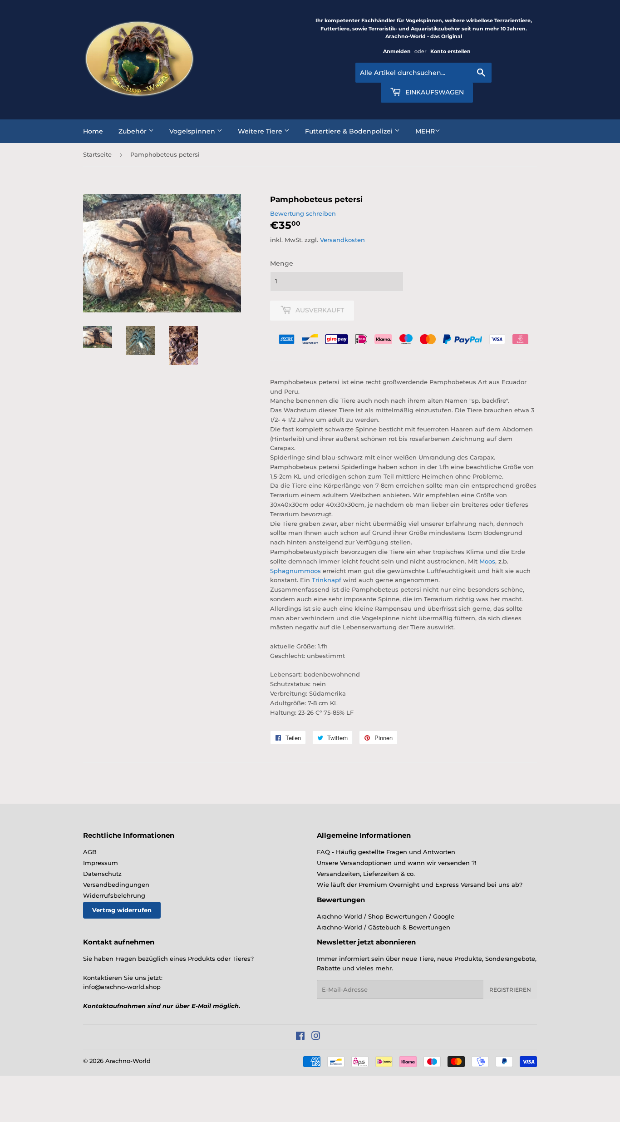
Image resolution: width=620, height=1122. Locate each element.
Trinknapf (326, 579)
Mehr (425, 131)
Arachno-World (128, 1060)
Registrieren (510, 989)
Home (93, 131)
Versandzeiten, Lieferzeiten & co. (366, 873)
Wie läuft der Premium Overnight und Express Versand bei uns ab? (419, 884)
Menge (281, 263)
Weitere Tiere (261, 131)
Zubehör (133, 131)
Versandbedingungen (116, 884)
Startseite (97, 154)
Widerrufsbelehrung (114, 895)
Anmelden (397, 51)
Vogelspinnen (193, 131)
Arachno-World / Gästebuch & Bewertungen (383, 927)
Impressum (100, 862)
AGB (90, 851)
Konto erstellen (450, 51)
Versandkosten (342, 239)
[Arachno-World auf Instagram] (315, 1037)
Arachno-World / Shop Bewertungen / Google (385, 916)
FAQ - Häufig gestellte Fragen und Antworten (386, 851)
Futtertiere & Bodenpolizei (349, 131)
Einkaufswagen (433, 92)
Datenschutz (102, 873)
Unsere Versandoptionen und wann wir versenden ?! (396, 862)
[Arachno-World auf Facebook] (300, 1037)
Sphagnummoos (295, 570)
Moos (487, 561)
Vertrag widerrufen (122, 910)
